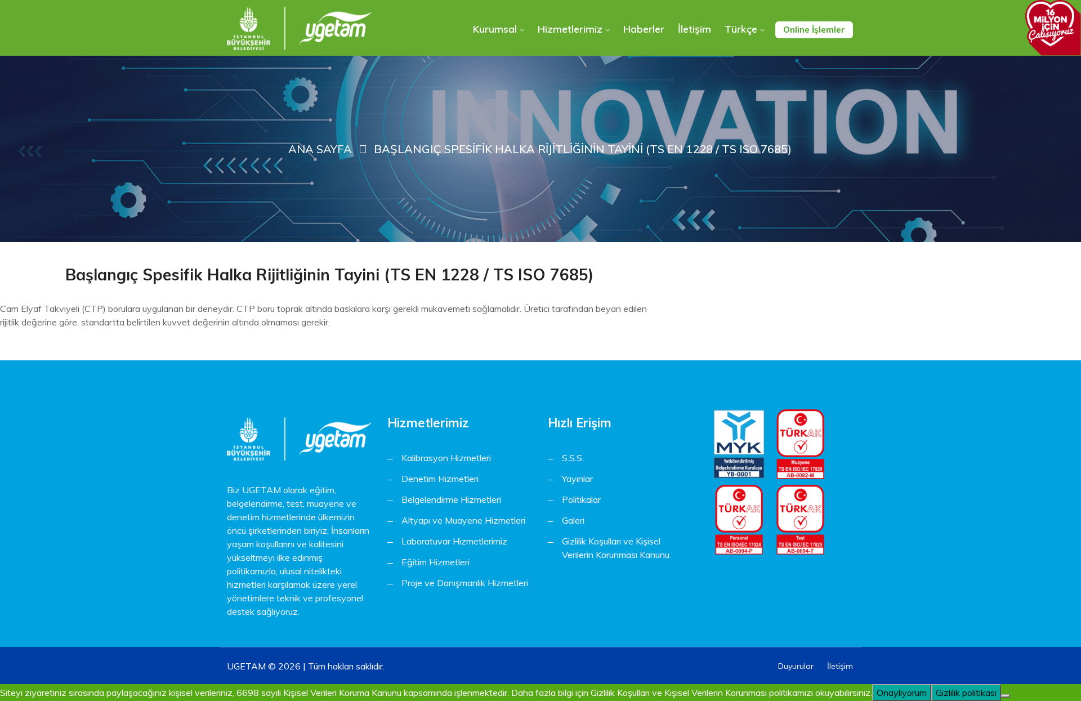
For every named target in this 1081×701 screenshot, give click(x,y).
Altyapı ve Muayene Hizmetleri (463, 520)
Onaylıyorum (902, 692)
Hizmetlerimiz (570, 29)
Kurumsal (495, 29)
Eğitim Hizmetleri (435, 562)
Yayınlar (577, 478)
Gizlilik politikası (966, 692)
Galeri (573, 520)
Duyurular (796, 666)
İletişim (694, 29)
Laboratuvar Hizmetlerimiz (454, 541)
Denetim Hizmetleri (440, 478)
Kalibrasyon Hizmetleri (446, 457)
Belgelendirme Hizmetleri (451, 499)
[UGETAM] (299, 28)
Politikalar (581, 499)
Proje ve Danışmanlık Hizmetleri (464, 582)
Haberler (643, 29)
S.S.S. (573, 457)
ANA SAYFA (320, 149)
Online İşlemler (814, 29)
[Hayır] (1005, 696)
